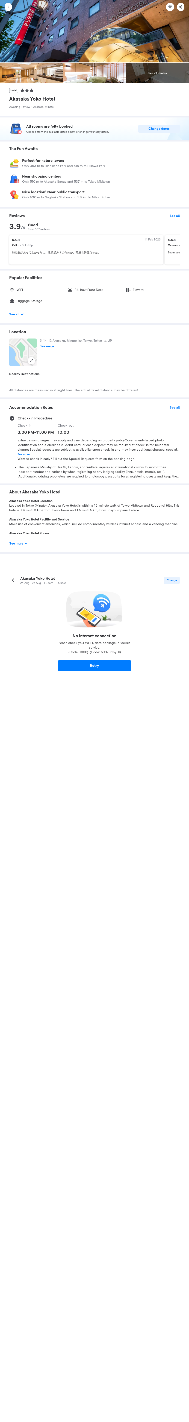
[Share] (180, 7)
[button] (23, 352)
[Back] (8, 7)
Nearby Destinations (24, 374)
